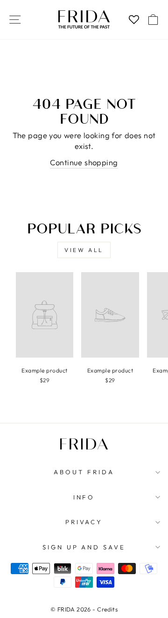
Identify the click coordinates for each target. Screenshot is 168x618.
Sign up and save (84, 547)
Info (84, 497)
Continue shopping (84, 162)
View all (84, 249)
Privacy (84, 522)
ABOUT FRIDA (84, 472)
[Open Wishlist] (133, 19)
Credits (107, 609)
